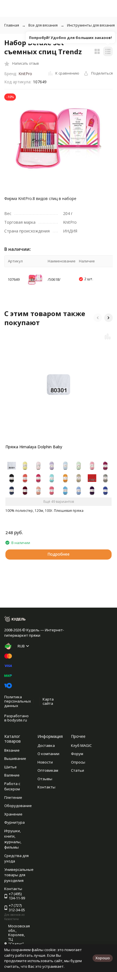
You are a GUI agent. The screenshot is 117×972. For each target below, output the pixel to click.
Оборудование (18, 805)
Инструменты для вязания (91, 25)
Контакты (46, 787)
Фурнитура (14, 822)
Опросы (78, 762)
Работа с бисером (12, 786)
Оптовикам (47, 770)
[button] (97, 318)
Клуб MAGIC (81, 745)
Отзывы (44, 778)
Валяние (12, 775)
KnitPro (25, 73)
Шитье (10, 766)
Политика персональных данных (17, 701)
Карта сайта (48, 701)
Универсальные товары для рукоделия (19, 875)
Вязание (12, 750)
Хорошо (102, 957)
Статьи (77, 770)
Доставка (46, 745)
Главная (11, 25)
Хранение (13, 814)
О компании (48, 753)
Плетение (13, 797)
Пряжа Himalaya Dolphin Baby (33, 446)
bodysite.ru (17, 720)
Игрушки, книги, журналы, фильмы (12, 839)
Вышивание (15, 758)
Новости (45, 762)
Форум (77, 753)
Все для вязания (43, 25)
